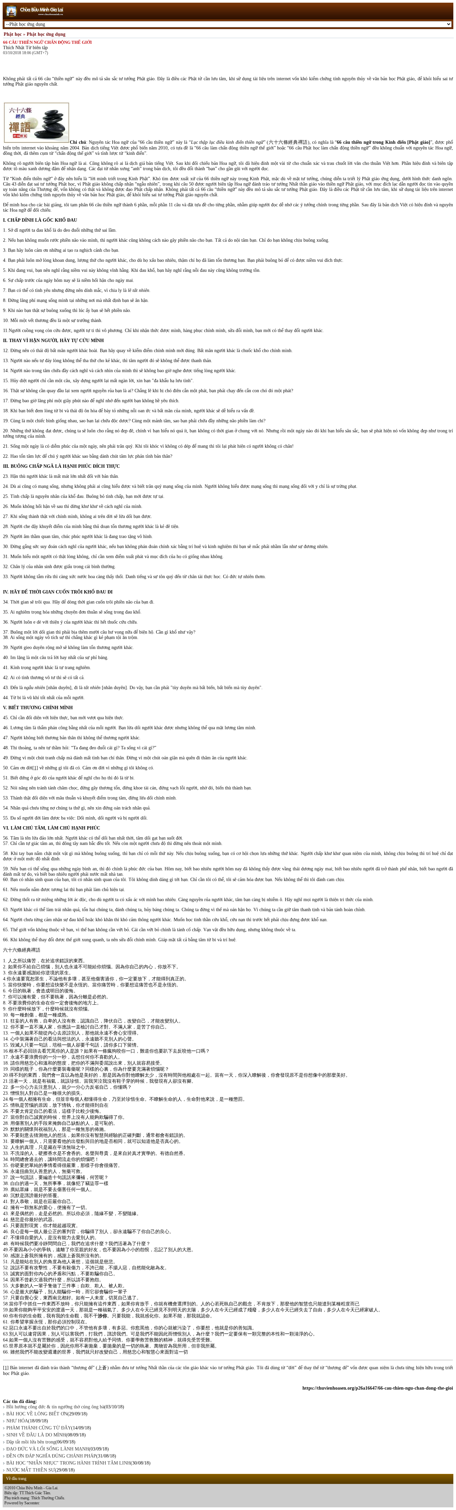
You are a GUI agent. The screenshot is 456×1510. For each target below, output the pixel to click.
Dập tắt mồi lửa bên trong (30, 1441)
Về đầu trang (16, 1478)
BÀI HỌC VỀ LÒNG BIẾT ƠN (36, 1413)
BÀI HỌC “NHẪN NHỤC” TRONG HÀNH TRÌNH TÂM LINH (68, 1463)
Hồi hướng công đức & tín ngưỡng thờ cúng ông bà (55, 1406)
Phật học (13, 34)
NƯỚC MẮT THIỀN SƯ (30, 1470)
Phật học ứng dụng (46, 34)
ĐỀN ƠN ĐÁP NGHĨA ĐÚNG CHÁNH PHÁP (51, 1456)
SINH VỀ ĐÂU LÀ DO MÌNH (36, 1434)
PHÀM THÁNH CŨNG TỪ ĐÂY (38, 1427)
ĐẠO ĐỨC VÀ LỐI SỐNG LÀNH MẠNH (47, 1448)
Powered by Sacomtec (21, 1503)
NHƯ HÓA (17, 1420)
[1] (35, 767)
